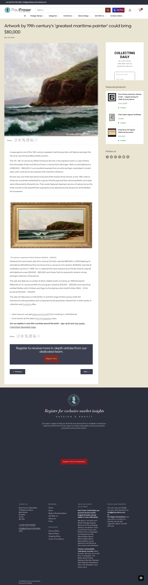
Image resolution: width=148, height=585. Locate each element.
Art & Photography (43, 318)
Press (51, 521)
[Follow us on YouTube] (123, 157)
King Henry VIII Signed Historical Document (126, 131)
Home (51, 508)
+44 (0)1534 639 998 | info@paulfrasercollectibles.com (25, 2)
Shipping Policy (54, 536)
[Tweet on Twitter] (23, 140)
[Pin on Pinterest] (19, 140)
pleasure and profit (40, 314)
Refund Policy (54, 534)
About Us (52, 519)
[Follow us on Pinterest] (119, 157)
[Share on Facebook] (15, 140)
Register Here (51, 359)
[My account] (130, 10)
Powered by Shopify (25, 583)
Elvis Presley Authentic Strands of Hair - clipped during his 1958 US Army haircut (129, 96)
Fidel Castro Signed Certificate (129, 115)
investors (27, 304)
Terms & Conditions (56, 539)
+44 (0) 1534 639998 (27, 525)
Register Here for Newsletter (74, 462)
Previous (18, 372)
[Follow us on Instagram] (115, 157)
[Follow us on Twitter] (111, 157)
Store (51, 511)
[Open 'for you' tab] (141, 578)
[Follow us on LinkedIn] (127, 157)
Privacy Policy (54, 531)
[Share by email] (27, 140)
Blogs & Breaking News (57, 513)
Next (85, 372)
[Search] (108, 10)
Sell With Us (53, 516)
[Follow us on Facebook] (107, 157)
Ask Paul (120, 10)
